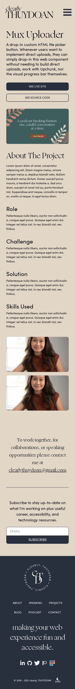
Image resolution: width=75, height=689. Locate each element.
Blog (17, 612)
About (17, 603)
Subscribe (37, 539)
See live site (37, 86)
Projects (55, 603)
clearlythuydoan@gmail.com (37, 470)
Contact (54, 612)
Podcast (34, 612)
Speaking (35, 603)
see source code (37, 97)
